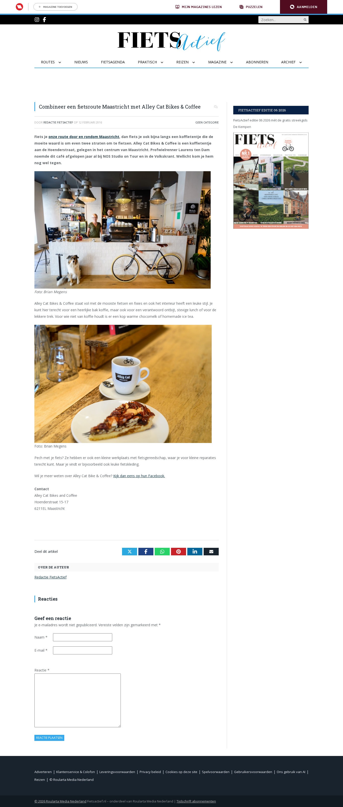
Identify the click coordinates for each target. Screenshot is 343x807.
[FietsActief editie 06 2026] (271, 180)
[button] (303, 7)
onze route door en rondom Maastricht (83, 136)
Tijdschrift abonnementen (196, 801)
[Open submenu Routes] (63, 62)
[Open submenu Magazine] (234, 62)
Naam (40, 637)
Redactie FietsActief (50, 577)
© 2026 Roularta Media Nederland (60, 801)
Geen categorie (207, 122)
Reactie (41, 670)
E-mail (40, 650)
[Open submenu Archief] (303, 62)
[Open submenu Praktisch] (165, 62)
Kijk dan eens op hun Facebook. (139, 475)
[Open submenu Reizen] (196, 62)
